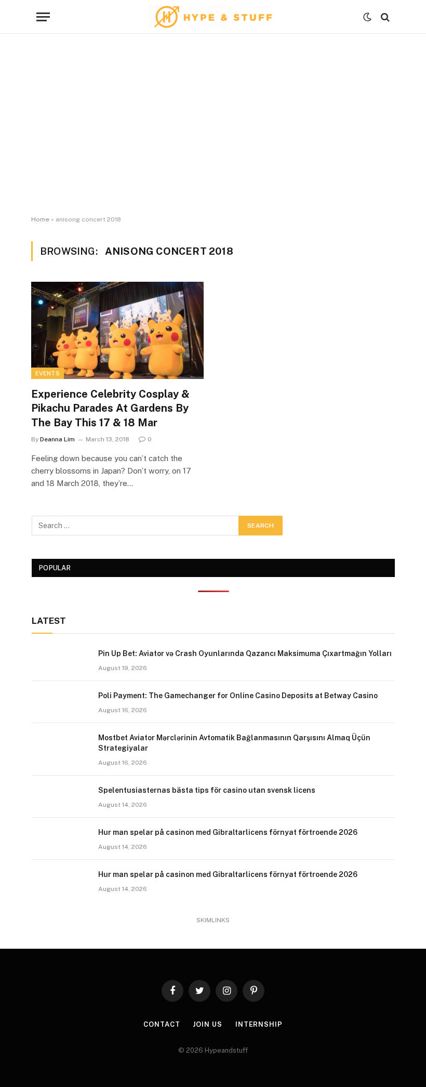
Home (40, 219)
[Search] (384, 17)
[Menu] (43, 17)
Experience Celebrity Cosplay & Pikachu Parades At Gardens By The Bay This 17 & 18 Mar (110, 408)
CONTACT (161, 1024)
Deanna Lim (57, 439)
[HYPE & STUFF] (213, 17)
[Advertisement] (213, 125)
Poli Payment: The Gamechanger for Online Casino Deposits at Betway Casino (238, 695)
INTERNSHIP (259, 1024)
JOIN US (207, 1024)
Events (47, 373)
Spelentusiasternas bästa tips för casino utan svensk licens (206, 790)
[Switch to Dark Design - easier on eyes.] (367, 17)
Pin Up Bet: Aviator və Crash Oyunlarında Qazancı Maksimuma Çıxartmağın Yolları (245, 653)
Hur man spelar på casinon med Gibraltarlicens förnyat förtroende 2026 (227, 832)
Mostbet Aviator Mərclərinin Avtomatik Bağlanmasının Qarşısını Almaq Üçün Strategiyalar (234, 743)
